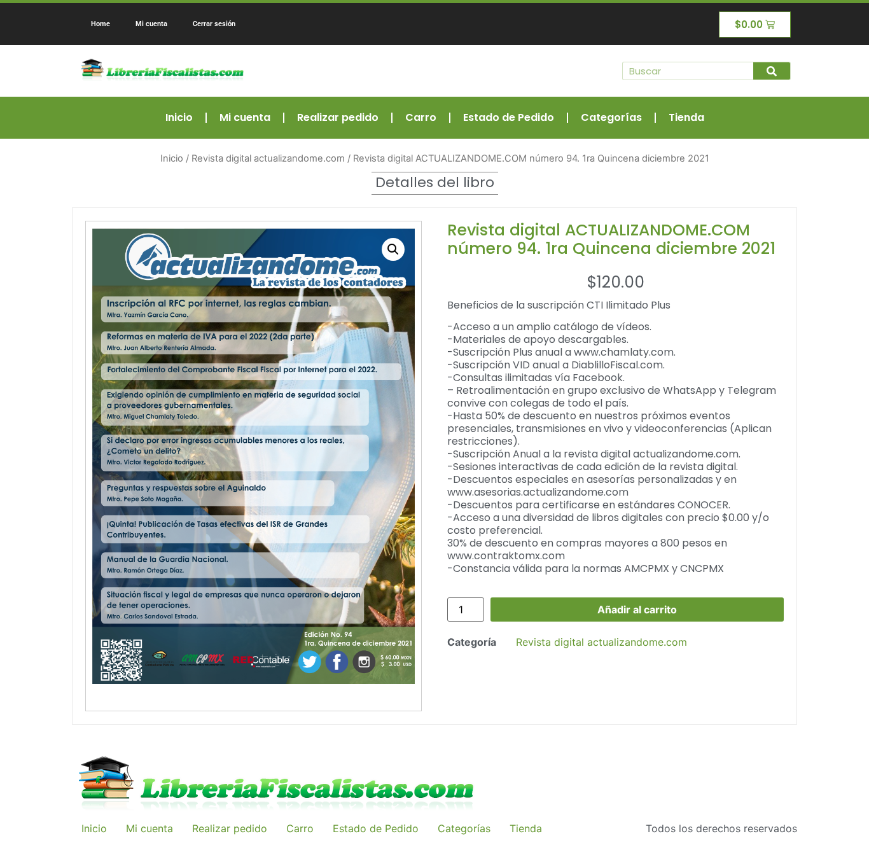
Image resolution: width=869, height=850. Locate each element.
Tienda (686, 117)
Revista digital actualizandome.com (268, 158)
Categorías (611, 117)
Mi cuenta (151, 24)
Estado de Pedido (508, 117)
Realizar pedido (338, 117)
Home (100, 24)
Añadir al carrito (637, 609)
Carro (420, 117)
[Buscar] (771, 71)
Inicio (179, 117)
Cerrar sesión (214, 24)
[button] (393, 249)
